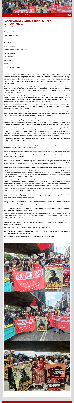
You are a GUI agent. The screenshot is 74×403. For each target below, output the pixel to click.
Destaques (12, 26)
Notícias (20, 14)
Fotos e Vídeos (39, 14)
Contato (48, 14)
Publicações (28, 14)
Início (4, 14)
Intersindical (11, 14)
